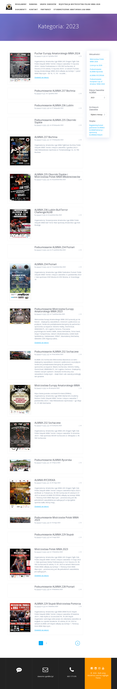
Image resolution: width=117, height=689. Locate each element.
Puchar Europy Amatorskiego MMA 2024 (57, 53)
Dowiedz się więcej (42, 77)
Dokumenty (21, 9)
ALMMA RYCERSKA (45, 480)
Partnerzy (46, 9)
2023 (44, 108)
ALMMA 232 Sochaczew (48, 422)
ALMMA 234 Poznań (46, 264)
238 (44, 56)
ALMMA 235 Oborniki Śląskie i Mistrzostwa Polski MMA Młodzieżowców (57, 175)
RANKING (33, 4)
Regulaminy (21, 4)
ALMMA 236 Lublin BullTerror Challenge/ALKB (51, 211)
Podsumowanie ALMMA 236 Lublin (54, 105)
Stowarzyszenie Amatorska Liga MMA (72, 9)
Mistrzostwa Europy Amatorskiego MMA (57, 385)
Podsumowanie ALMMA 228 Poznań (55, 586)
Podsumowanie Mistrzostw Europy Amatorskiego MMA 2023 (54, 310)
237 (44, 93)
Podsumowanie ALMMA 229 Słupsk (54, 534)
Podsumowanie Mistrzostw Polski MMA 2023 (57, 518)
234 (48, 250)
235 (48, 125)
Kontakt (33, 9)
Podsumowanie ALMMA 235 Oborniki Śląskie (55, 121)
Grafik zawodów (48, 4)
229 (48, 537)
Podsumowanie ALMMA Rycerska (53, 460)
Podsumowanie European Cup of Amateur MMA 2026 (97, 81)
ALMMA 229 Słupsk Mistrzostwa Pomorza (58, 603)
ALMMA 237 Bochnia (46, 137)
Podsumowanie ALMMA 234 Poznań (55, 247)
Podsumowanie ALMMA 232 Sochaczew (56, 351)
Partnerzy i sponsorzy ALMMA (96, 132)
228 (48, 589)
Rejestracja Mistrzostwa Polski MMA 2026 (79, 4)
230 (48, 523)
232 (48, 354)
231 (48, 463)
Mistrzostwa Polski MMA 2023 (51, 549)
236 (48, 108)
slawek (38, 56)
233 (48, 314)
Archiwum (98, 135)
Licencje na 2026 (96, 65)
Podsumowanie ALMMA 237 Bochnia (55, 90)
